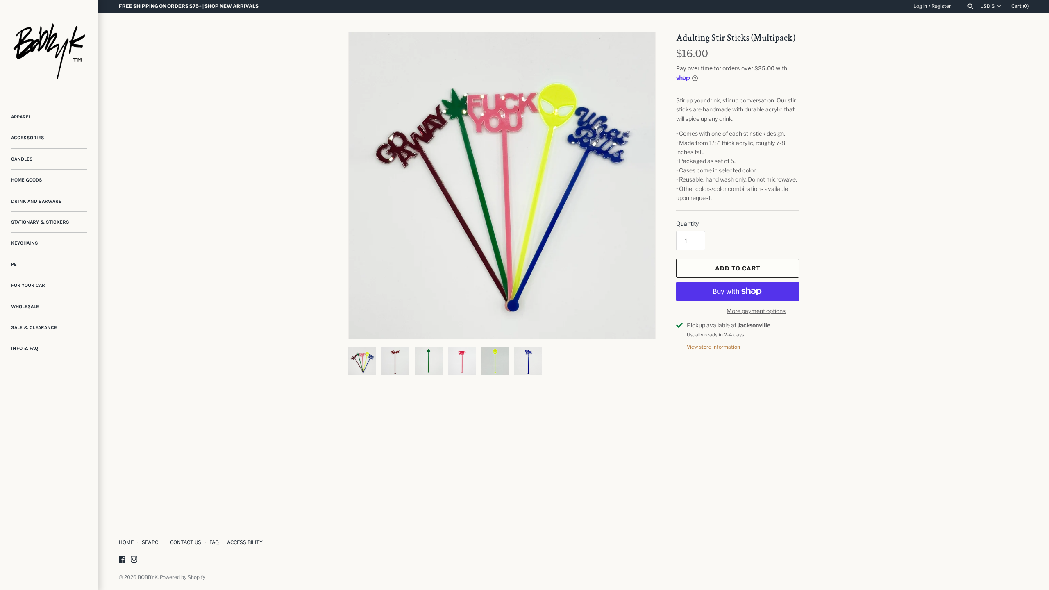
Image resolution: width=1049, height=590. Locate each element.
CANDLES (22, 159)
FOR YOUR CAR (28, 285)
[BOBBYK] (49, 49)
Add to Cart (738, 268)
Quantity (687, 223)
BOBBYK (148, 577)
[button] (638, 186)
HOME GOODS (26, 180)
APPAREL (21, 117)
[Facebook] (122, 560)
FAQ (214, 542)
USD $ (987, 6)
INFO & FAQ (24, 348)
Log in (920, 6)
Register (941, 6)
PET (15, 264)
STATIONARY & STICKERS (40, 222)
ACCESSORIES (27, 138)
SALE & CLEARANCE (34, 327)
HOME (126, 542)
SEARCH (152, 542)
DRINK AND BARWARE (36, 201)
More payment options (756, 310)
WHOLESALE (25, 306)
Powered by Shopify (182, 577)
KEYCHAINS (24, 243)
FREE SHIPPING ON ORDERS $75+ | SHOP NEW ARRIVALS (189, 6)
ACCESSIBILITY (245, 542)
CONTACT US (185, 542)
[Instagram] (134, 560)
